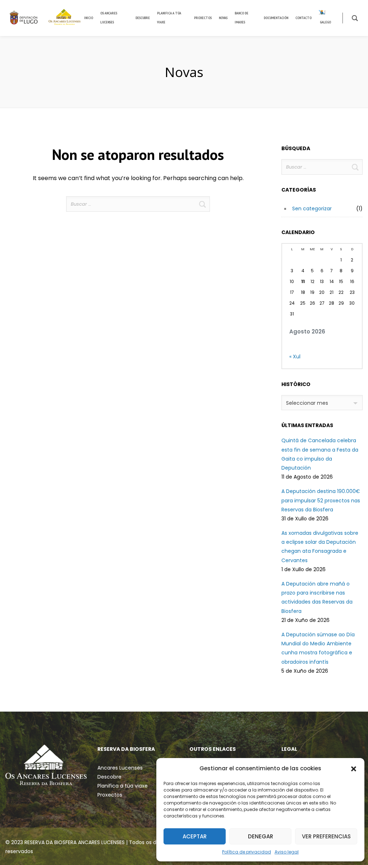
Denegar (260, 836)
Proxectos (109, 794)
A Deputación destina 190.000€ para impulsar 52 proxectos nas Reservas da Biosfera (320, 500)
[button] (353, 768)
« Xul (294, 356)
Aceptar (195, 836)
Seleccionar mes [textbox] (307, 403)
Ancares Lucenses (120, 767)
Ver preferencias (326, 836)
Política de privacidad (246, 852)
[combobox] (322, 402)
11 (303, 281)
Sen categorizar (312, 208)
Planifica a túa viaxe (122, 785)
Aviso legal (287, 852)
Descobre (109, 776)
